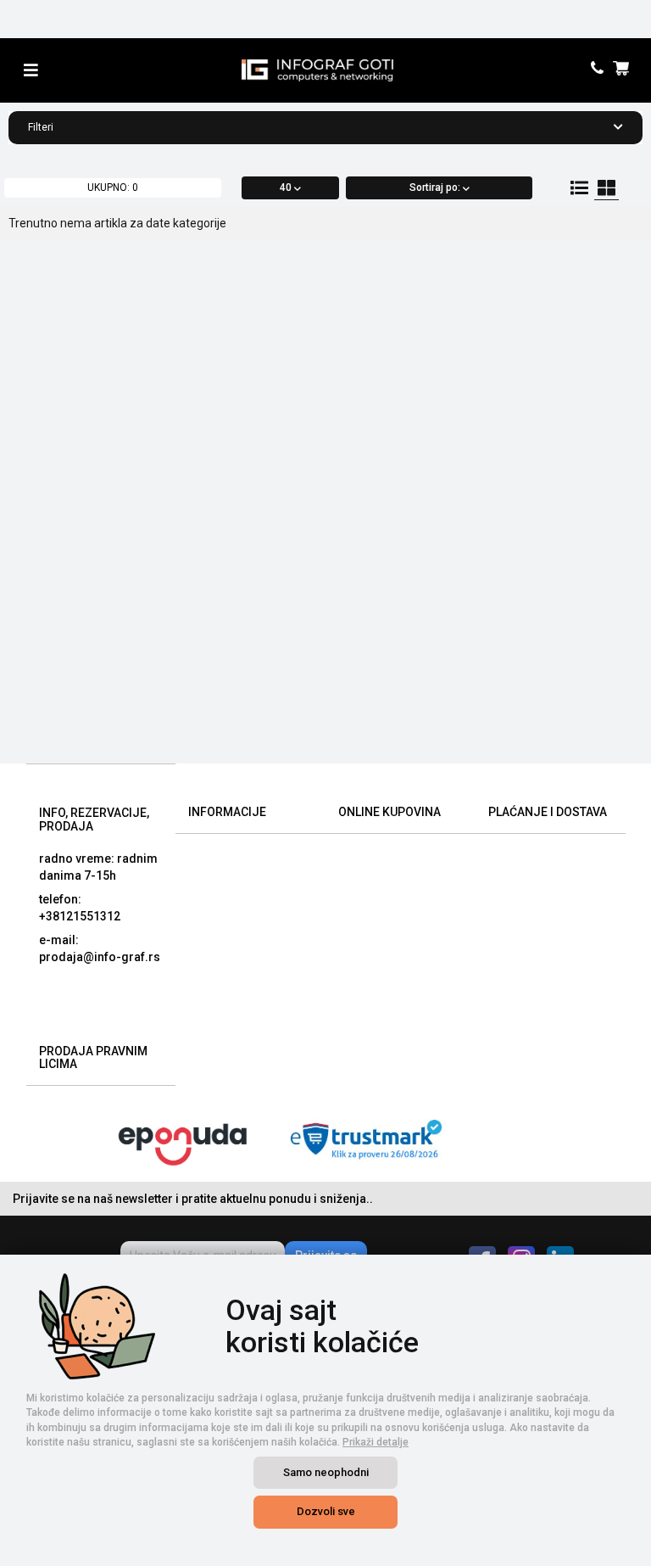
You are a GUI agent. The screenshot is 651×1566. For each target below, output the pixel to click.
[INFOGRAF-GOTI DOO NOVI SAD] (317, 70)
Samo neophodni (326, 1472)
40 (287, 187)
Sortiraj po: (436, 187)
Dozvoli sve (326, 1511)
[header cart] (623, 70)
